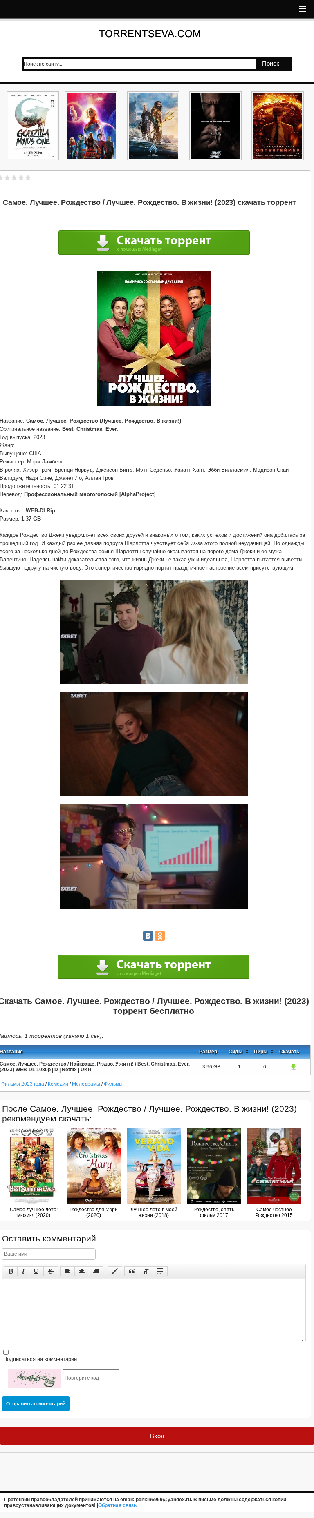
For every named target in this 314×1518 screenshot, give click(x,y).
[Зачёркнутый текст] (50, 1271)
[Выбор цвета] (115, 1271)
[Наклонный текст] (23, 1271)
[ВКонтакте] (148, 936)
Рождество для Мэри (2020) (94, 1212)
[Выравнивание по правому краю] (96, 1271)
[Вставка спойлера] (160, 1271)
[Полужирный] (11, 1271)
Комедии (58, 1084)
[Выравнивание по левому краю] (67, 1271)
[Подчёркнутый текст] (36, 1271)
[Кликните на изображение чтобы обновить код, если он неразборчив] (34, 1378)
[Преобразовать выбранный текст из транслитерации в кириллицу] (146, 1271)
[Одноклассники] (160, 936)
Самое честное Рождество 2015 (274, 1212)
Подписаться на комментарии (39, 1359)
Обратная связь (117, 1505)
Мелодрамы (86, 1084)
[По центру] (81, 1271)
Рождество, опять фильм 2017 (213, 1212)
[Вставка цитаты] (131, 1271)
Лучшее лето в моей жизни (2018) (153, 1212)
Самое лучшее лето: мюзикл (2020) (34, 1212)
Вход (157, 1435)
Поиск (270, 63)
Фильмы (113, 1084)
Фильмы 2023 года (22, 1084)
